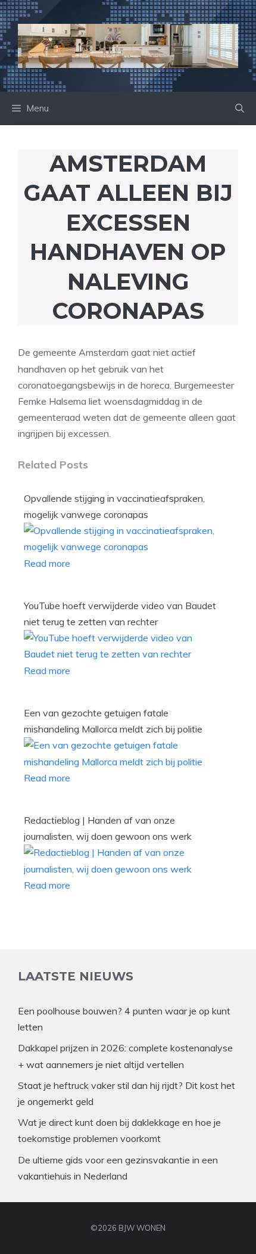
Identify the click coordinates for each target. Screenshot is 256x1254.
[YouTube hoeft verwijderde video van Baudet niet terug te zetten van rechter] (123, 654)
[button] (239, 108)
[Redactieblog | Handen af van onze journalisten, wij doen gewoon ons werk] (123, 869)
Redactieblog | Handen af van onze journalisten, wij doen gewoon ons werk (108, 828)
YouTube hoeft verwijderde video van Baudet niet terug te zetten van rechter (120, 614)
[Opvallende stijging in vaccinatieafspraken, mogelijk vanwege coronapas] (123, 546)
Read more (47, 563)
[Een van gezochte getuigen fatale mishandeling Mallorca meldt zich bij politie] (123, 762)
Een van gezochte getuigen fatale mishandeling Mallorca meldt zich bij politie (113, 721)
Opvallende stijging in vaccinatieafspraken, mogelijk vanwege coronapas (114, 506)
